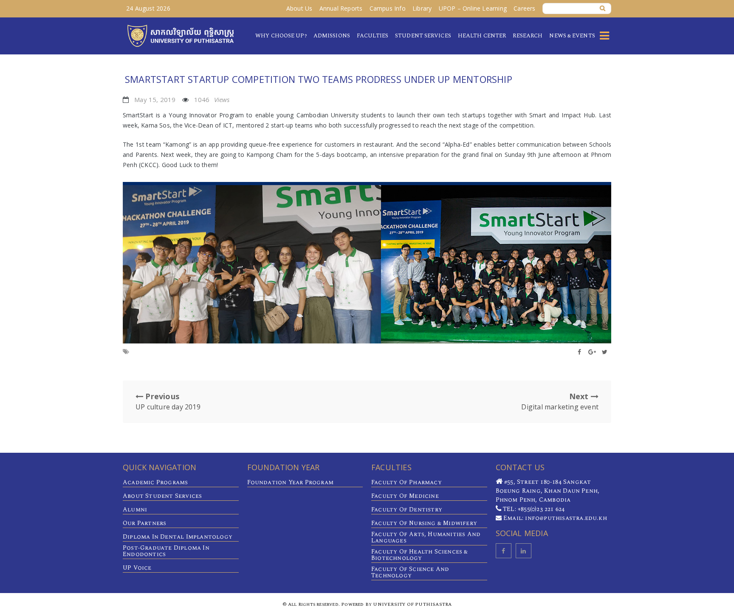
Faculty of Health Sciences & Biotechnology (419, 554)
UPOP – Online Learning (473, 8)
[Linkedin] (523, 550)
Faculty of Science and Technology (410, 572)
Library (422, 8)
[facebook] (503, 550)
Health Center (482, 35)
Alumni (135, 509)
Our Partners (144, 523)
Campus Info (388, 8)
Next (559, 401)
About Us (299, 8)
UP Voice (137, 568)
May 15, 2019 (154, 99)
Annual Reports (341, 8)
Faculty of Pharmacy (406, 482)
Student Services (423, 35)
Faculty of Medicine (405, 496)
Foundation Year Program (290, 482)
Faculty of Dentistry (406, 509)
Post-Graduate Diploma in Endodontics (166, 551)
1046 (212, 99)
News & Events (572, 35)
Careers (524, 8)
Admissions (331, 35)
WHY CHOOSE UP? (280, 35)
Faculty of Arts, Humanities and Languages (425, 537)
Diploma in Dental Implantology (177, 537)
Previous (168, 401)
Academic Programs (155, 482)
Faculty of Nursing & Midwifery (424, 523)
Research (527, 35)
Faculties (372, 35)
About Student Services (162, 496)
